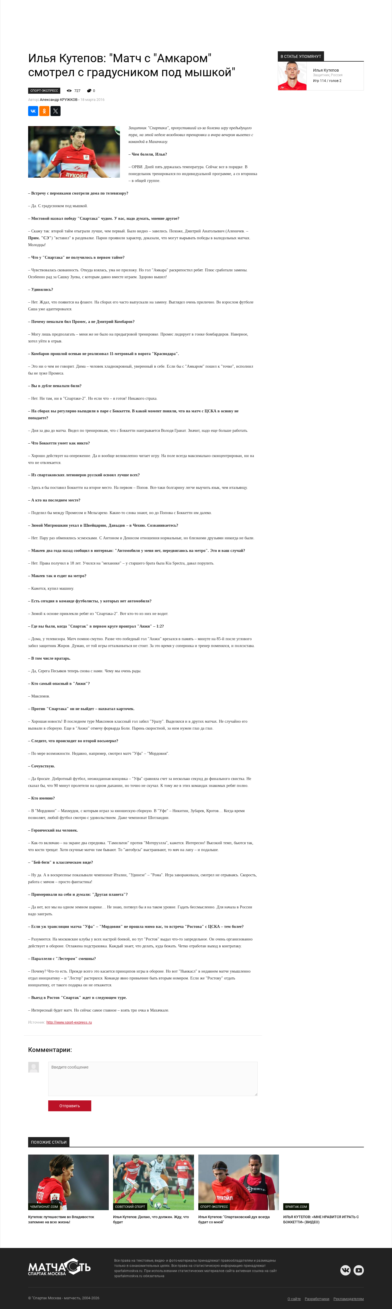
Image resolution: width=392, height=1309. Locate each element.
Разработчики (317, 1299)
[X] (56, 111)
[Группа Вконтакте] (345, 1270)
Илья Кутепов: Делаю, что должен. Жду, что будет (151, 1219)
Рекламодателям (348, 1299)
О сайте (294, 1299)
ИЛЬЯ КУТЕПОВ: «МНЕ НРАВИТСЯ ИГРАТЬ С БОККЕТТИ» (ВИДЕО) (321, 1219)
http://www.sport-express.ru (69, 1022)
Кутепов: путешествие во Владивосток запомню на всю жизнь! (61, 1219)
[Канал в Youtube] (359, 1270)
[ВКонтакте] (33, 111)
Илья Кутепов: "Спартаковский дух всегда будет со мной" (234, 1219)
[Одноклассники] (44, 111)
